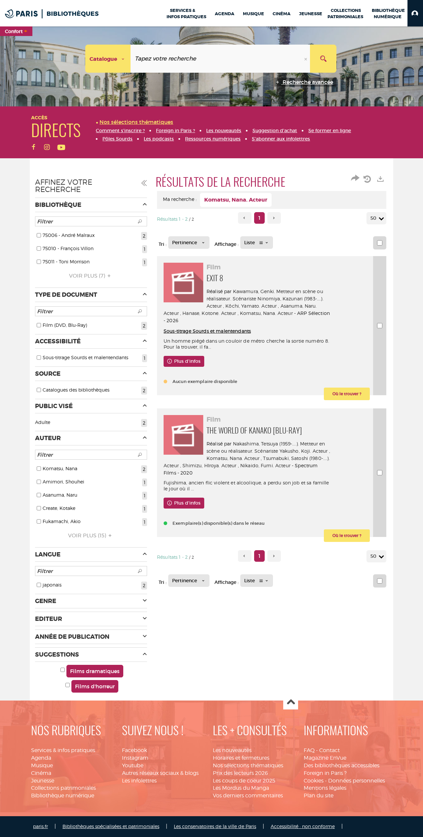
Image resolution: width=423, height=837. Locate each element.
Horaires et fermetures (241, 758)
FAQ (309, 750)
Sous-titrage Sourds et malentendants (207, 331)
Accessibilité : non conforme (303, 826)
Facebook (134, 750)
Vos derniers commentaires (248, 795)
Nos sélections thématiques (248, 765)
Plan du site (318, 795)
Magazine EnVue (325, 758)
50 (373, 218)
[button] (415, 13)
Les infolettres (139, 781)
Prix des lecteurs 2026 (240, 773)
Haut (290, 702)
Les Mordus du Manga (241, 788)
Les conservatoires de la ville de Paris (215, 826)
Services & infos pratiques (63, 750)
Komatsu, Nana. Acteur (266, 313)
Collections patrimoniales (63, 788)
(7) (87, 276)
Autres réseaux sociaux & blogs (160, 773)
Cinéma (41, 773)
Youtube (132, 765)
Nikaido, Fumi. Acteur (265, 465)
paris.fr (40, 826)
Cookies (314, 781)
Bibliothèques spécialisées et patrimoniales (110, 826)
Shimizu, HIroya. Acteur (209, 465)
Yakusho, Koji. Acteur (304, 451)
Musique (42, 765)
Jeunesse (42, 781)
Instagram (135, 758)
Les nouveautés (232, 750)
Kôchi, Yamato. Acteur (251, 306)
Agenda (41, 758)
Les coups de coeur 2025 (244, 781)
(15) (87, 535)
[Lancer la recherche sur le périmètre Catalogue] (323, 59)
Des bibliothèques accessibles (341, 765)
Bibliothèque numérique (62, 795)
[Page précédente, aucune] (244, 218)
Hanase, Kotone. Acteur (209, 313)
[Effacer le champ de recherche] (306, 59)
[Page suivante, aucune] (274, 218)
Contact (329, 750)
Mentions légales (325, 788)
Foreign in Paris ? (325, 773)
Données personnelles (356, 781)
